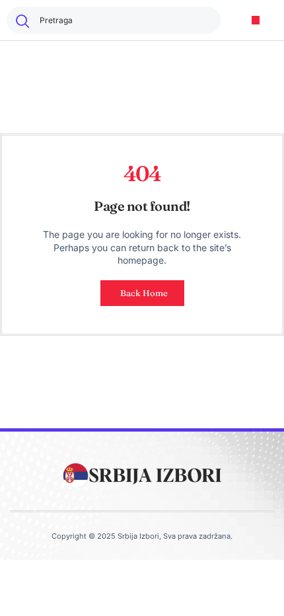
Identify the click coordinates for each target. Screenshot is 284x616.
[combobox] (114, 20)
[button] (256, 20)
